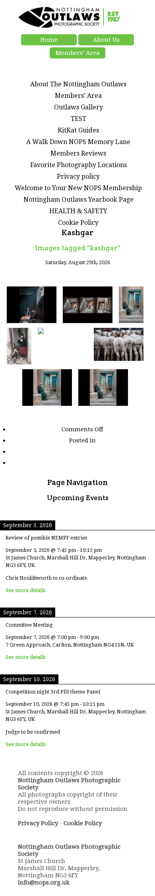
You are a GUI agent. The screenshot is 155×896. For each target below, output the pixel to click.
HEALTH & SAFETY (78, 211)
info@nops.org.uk (44, 882)
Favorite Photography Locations (78, 165)
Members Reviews (78, 153)
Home (49, 39)
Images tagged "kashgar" (77, 247)
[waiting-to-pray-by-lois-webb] (47, 388)
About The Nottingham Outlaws (78, 84)
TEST (78, 119)
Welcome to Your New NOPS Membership (78, 188)
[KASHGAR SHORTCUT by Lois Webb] (87, 305)
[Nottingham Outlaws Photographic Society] (75, 26)
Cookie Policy (78, 222)
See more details (25, 590)
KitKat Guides (78, 130)
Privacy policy (78, 176)
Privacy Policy (38, 823)
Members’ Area (78, 52)
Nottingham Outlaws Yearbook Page (78, 199)
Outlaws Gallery (78, 107)
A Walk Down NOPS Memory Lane (78, 142)
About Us (106, 39)
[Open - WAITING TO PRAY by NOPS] (62, 346)
